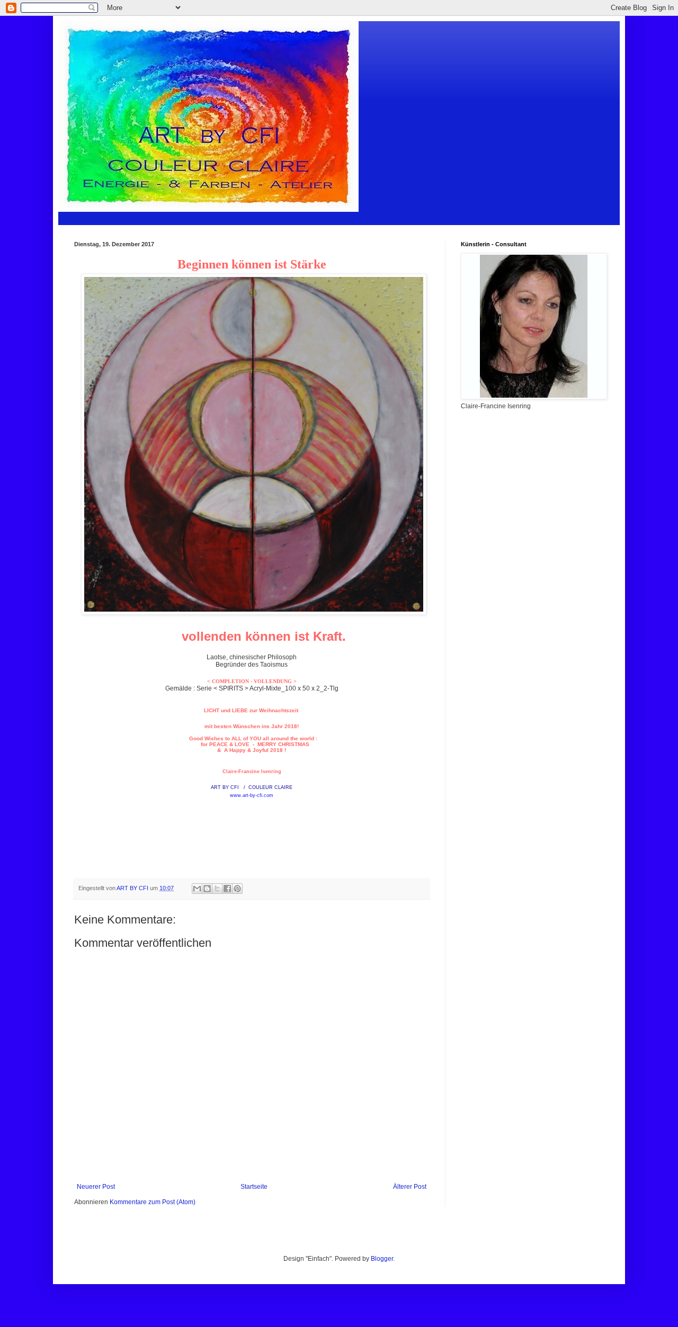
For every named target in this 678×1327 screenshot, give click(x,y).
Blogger (382, 1258)
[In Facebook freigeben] (227, 888)
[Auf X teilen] (217, 888)
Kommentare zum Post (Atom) (152, 1202)
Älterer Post (409, 1186)
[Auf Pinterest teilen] (237, 888)
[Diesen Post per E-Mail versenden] (197, 888)
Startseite (253, 1186)
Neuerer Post (96, 1186)
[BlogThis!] (207, 888)
